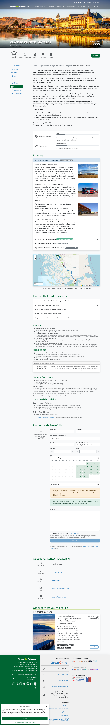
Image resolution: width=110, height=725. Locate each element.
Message (53, 509)
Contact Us (64, 715)
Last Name (80, 429)
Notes (15, 83)
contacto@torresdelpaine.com (27, 674)
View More (94, 647)
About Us (65, 705)
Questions (17, 90)
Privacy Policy (86, 546)
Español (74, 2)
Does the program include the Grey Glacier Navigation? (51, 309)
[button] (47, 706)
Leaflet (83, 285)
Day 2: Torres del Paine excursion (54, 239)
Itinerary (16, 69)
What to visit (50, 6)
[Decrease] (52, 451)
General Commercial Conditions (45, 418)
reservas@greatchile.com (60, 589)
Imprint (33, 722)
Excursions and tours (83, 6)
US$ (98, 2)
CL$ (94, 2)
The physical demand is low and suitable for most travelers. (53, 318)
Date (52, 455)
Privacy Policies (27, 722)
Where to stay (61, 6)
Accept (25, 718)
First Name (54, 429)
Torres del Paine (40, 6)
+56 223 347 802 (57, 572)
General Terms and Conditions (58, 709)
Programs (95, 6)
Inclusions (17, 79)
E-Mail (53, 442)
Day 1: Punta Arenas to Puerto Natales (53, 160)
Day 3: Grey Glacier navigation (51, 243)
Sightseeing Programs (64, 66)
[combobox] (75, 438)
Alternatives (17, 94)
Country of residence (58, 436)
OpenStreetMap (96, 285)
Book (96, 55)
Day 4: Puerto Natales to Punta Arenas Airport (56, 248)
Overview (16, 66)
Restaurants (71, 6)
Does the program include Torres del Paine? (48, 314)
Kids (77, 449)
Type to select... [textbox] (56, 438)
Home (35, 66)
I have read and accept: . (66, 533)
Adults (52, 449)
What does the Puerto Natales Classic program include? (52, 301)
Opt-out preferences (19, 722)
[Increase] (72, 451)
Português (87, 2)
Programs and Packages (47, 66)
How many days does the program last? (47, 305)
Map (15, 73)
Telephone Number (83, 442)
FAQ (14, 76)
